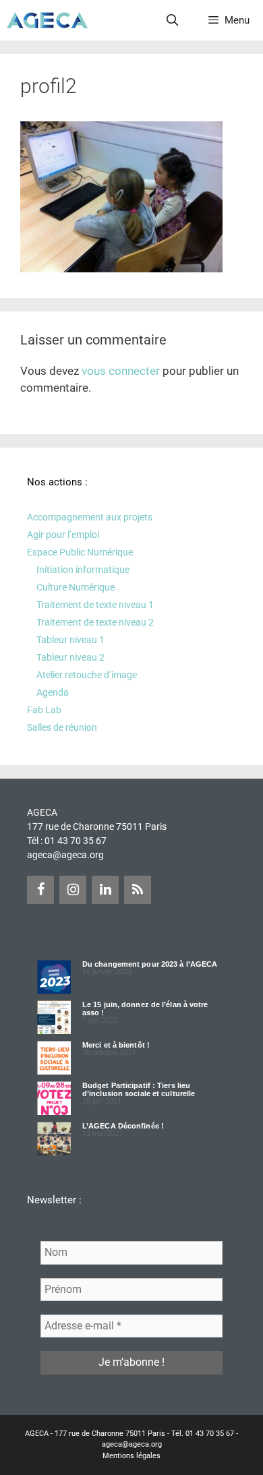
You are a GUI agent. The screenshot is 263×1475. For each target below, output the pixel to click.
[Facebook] (40, 890)
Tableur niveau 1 (70, 639)
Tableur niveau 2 (70, 657)
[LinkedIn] (105, 890)
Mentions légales (131, 1455)
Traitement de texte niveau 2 (95, 622)
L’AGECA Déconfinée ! (123, 1126)
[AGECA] (47, 20)
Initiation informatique (82, 569)
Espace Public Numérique (80, 552)
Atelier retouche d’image (86, 674)
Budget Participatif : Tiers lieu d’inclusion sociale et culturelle (138, 1089)
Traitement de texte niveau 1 (95, 604)
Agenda (52, 692)
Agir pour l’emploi (63, 534)
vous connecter (121, 371)
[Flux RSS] (137, 890)
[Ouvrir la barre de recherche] (173, 20)
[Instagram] (72, 890)
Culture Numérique (75, 587)
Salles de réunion (62, 727)
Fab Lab (44, 709)
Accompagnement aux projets (89, 517)
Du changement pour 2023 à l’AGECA (149, 964)
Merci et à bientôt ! (116, 1045)
